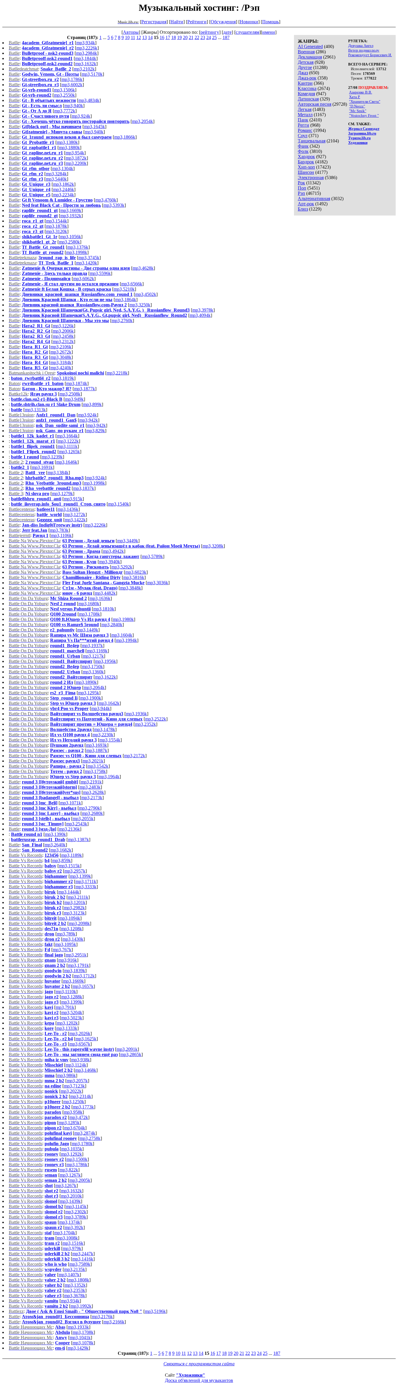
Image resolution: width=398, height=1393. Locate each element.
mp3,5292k (121, 566)
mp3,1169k (97, 650)
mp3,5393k (113, 205)
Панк (303, 119)
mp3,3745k (88, 257)
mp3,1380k (67, 142)
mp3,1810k (103, 608)
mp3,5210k (124, 289)
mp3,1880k (69, 147)
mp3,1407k (69, 1274)
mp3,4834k (88, 100)
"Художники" (190, 1375)
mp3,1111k (67, 446)
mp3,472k (78, 1117)
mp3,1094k (69, 918)
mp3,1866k (124, 137)
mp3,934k (85, 42)
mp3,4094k (200, 315)
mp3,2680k (92, 813)
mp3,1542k (97, 766)
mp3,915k (73, 498)
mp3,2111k (78, 897)
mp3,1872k (76, 158)
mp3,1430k (72, 939)
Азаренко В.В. (360, 92)
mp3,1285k (69, 1122)
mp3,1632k (85, 63)
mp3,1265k (69, 451)
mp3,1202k (67, 1023)
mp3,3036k (157, 582)
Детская (306, 62)
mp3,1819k (63, 378)
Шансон (306, 172)
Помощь (270, 21)
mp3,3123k (74, 912)
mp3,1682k (60, 850)
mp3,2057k (77, 1080)
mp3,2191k (91, 781)
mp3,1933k (78, 1327)
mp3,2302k (75, 1211)
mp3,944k (100, 708)
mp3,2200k (76, 163)
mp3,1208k (71, 928)
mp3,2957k (74, 870)
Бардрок (306, 161)
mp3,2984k (86, 53)
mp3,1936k (136, 713)
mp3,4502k (145, 294)
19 (179, 37)
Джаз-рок (307, 77)
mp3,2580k (69, 241)
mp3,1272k (74, 514)
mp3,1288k (71, 996)
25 (214, 37)
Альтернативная (314, 198)
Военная (306, 51)
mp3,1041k (80, 1337)
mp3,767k (62, 949)
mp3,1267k (70, 1175)
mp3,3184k (60, 362)
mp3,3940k (109, 561)
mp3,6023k (135, 572)
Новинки (249, 21)
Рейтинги (197, 21)
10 (127, 37)
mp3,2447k (82, 1253)
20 (185, 37)
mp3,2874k (84, 1133)
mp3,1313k (35, 409)
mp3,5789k (152, 556)
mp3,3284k (56, 173)
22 (197, 37)
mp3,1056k (70, 236)
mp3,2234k (63, 194)
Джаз (303, 72)
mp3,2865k (130, 1054)
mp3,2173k (91, 797)
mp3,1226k (63, 325)
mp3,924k (81, 116)
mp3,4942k (113, 551)
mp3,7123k (74, 1085)
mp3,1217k (93, 656)
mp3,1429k (78, 1348)
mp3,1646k (66, 462)
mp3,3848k (130, 587)
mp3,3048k (60, 357)
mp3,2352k (145, 724)
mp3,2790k (89, 808)
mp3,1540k (118, 504)
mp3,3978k (202, 310)
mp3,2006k (63, 331)
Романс (305, 130)
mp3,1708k (89, 614)
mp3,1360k (93, 671)
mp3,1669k (70, 210)
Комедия (306, 93)
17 (167, 37)
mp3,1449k (87, 629)
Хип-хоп (306, 167)
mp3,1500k (76, 1159)
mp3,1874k (76, 383)
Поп (302, 188)
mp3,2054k (142, 121)
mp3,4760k (105, 199)
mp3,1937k (92, 645)
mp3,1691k (42, 467)
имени (268, 32)
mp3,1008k (67, 1237)
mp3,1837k (83, 488)
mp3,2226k (86, 47)
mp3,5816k (133, 577)
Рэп (301, 193)
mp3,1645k (94, 126)
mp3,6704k (74, 1127)
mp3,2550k (64, 95)
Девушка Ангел (360, 45)
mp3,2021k (92, 760)
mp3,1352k (75, 1285)
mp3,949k (74, 399)
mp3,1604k (121, 635)
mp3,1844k (85, 58)
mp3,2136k (69, 829)
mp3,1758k (95, 771)
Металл (305, 114)
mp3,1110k (66, 991)
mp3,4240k (60, 367)
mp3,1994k (126, 640)
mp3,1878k (56, 226)
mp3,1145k (76, 1206)
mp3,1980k (123, 619)
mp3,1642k (108, 703)
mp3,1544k (56, 220)
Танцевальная (311, 140)
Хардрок (306, 156)
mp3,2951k (76, 954)
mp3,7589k (79, 1264)
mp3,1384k (57, 472)
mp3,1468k (85, 1070)
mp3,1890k (86, 682)
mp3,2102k (84, 68)
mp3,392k (74, 1227)
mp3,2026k (79, 1033)
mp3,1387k (78, 839)
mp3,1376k (77, 247)
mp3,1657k (83, 986)
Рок (301, 182)
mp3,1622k (105, 677)
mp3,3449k (127, 540)
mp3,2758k (90, 1138)
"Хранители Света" (364, 101)
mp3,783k (59, 530)
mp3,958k (73, 1112)
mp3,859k (61, 860)
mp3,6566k (131, 283)
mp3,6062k (83, 278)
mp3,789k (66, 933)
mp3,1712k (84, 975)
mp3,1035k (71, 1148)
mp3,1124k (76, 1064)
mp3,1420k (86, 262)
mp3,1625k (85, 1038)
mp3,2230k (102, 734)
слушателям (247, 32)
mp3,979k (72, 1248)
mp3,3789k (75, 1216)
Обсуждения (223, 21)
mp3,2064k (94, 687)
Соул (302, 135)
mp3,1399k (80, 876)
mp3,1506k (64, 89)
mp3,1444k (68, 891)
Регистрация (153, 21)
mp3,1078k (83, 1342)
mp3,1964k (108, 776)
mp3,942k (88, 420)
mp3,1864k (125, 299)
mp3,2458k (63, 336)
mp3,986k (66, 1075)
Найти (176, 21)
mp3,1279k (62, 493)
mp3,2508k (69, 393)
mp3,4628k (143, 268)
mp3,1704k (64, 1232)
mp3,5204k (71, 1012)
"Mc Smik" (357, 111)
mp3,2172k (134, 755)
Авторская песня (314, 104)
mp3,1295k (88, 692)
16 (162, 37)
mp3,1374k (69, 1222)
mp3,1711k (85, 881)
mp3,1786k (71, 79)
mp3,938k (80, 1059)
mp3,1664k (67, 435)
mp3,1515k (69, 865)
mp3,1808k (78, 1279)
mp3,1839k (74, 970)
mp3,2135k (74, 1269)
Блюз (303, 208)
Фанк (303, 146)
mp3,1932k (70, 215)
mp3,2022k (71, 1091)
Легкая (304, 109)
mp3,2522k (155, 718)
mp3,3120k (56, 231)
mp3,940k (73, 105)
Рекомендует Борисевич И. (370, 55)
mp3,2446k (63, 189)
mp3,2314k (80, 1096)
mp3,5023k (71, 1017)
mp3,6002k (71, 84)
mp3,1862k (63, 184)
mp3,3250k (139, 304)
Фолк (303, 151)
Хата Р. (354, 97)
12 (138, 37)
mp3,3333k (85, 886)
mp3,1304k (62, 168)
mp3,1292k (71, 1154)
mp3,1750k (92, 666)
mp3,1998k (76, 252)
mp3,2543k (76, 823)
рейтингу (209, 32)
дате (227, 32)
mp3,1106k (61, 535)
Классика (307, 88)
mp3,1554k (109, 739)
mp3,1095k (65, 944)
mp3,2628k (93, 792)
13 (144, 37)
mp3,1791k (78, 965)
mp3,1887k (96, 750)
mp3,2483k (90, 787)
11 (133, 37)
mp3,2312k (63, 341)
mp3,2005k (79, 1180)
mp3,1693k (96, 745)
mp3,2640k (55, 844)
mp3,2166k (113, 1321)
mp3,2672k (60, 351)
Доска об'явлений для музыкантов (199, 1380)
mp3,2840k (111, 624)
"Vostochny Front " (364, 115)
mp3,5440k (56, 178)
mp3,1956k (105, 661)
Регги (303, 125)
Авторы (131, 32)
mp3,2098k (79, 923)
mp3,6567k (79, 1043)
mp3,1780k (82, 1143)
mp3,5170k (92, 74)
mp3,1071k (70, 802)
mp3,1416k (82, 1258)
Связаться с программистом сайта (199, 1363)
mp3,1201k (74, 902)
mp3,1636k (99, 598)
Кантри (305, 83)
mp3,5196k (155, 1311)
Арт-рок (306, 203)
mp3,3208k (212, 545)
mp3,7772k (64, 110)
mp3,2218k (117, 372)
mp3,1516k (72, 1243)
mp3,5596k (100, 273)
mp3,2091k (127, 1049)
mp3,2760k (122, 320)
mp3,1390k (55, 834)
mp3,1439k (70, 1201)
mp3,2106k (60, 346)
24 (208, 37)
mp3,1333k (66, 1028)
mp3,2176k (102, 1316)
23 (202, 37)
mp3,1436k (67, 509)
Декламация (310, 56)
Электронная (311, 177)
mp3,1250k (73, 1101)
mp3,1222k (68, 441)
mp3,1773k (83, 1106)
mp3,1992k (81, 1306)
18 (173, 37)
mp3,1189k (71, 855)
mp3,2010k (71, 1196)
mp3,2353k (74, 1290)
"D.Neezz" (357, 106)
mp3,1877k (84, 388)
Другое (305, 67)
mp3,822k (68, 1169)
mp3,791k (65, 1007)
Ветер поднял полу (363, 50)
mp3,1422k (75, 519)
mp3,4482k (105, 593)
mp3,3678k (74, 1295)
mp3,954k (75, 152)
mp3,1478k (104, 729)
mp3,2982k (74, 907)
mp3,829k (95, 430)
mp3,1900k (90, 697)
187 (226, 37)
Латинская (308, 98)
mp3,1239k (52, 456)
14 (150, 37)
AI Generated (310, 46)
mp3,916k (67, 960)
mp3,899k (92, 404)
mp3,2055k (83, 818)
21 (191, 37)
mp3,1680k (88, 603)
